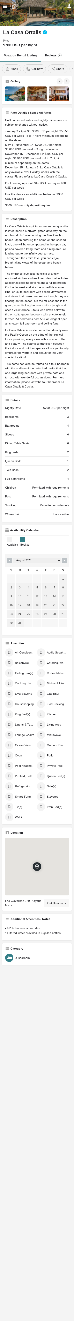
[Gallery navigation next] (67, 81)
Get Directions (56, 903)
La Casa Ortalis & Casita (50, 176)
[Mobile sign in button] (69, 6)
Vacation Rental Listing (20, 55)
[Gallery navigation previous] (60, 81)
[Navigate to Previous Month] (9, 560)
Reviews (52, 55)
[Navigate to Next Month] (64, 560)
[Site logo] (14, 6)
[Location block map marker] (37, 866)
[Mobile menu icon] (5, 6)
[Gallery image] (15, 93)
